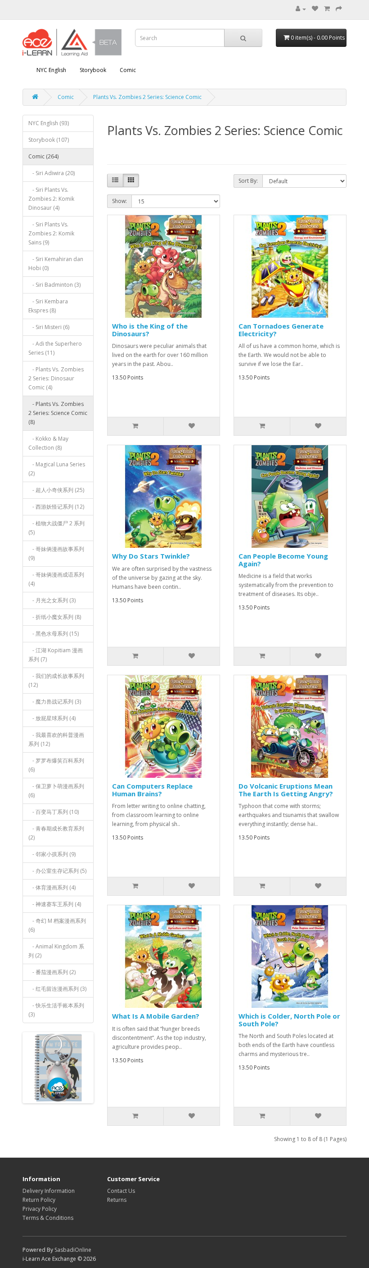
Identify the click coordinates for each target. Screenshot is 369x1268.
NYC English (51, 70)
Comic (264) (43, 156)
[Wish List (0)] (315, 9)
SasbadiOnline (72, 1250)
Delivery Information (48, 1191)
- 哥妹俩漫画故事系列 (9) (56, 553)
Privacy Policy (39, 1209)
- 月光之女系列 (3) (52, 600)
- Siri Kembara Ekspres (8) (48, 306)
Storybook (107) (48, 140)
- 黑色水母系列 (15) (53, 633)
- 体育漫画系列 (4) (52, 887)
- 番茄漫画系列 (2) (52, 972)
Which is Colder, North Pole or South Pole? (289, 1019)
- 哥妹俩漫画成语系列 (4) (56, 579)
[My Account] (301, 9)
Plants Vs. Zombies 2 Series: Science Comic (147, 97)
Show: (119, 201)
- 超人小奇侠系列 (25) (56, 490)
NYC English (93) (48, 123)
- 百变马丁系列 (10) (53, 812)
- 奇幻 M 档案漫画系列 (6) (57, 925)
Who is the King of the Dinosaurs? (150, 329)
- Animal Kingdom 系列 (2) (56, 951)
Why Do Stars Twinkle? (151, 555)
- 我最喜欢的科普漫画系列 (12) (56, 739)
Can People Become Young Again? (283, 559)
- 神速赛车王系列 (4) (54, 904)
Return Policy (38, 1200)
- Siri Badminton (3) (54, 285)
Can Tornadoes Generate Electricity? (281, 329)
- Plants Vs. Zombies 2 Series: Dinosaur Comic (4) (56, 378)
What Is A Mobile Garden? (155, 1015)
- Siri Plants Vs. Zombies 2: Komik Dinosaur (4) (51, 199)
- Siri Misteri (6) (48, 327)
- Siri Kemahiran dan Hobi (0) (55, 263)
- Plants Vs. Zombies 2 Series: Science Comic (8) (57, 413)
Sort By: (248, 181)
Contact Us (121, 1191)
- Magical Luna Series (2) (56, 468)
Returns (116, 1200)
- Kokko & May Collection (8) (48, 443)
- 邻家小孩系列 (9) (52, 854)
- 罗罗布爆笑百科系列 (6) (56, 765)
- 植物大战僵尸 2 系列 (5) (56, 527)
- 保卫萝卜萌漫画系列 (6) (56, 790)
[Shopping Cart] (327, 9)
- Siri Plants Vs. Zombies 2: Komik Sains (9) (51, 233)
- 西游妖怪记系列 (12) (56, 506)
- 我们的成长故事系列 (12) (56, 680)
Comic (128, 70)
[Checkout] (339, 9)
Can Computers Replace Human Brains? (152, 789)
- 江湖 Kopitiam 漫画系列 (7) (55, 654)
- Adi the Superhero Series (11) (55, 348)
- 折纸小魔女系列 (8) (54, 617)
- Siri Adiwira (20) (51, 173)
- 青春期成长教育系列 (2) (56, 833)
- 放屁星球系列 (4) (52, 718)
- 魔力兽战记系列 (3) (54, 701)
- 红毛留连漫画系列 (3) (57, 989)
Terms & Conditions (47, 1218)
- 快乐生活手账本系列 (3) (56, 1010)
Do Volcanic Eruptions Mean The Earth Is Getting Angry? (285, 789)
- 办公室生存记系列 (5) (57, 871)
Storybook (93, 70)
